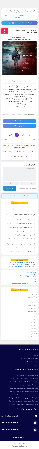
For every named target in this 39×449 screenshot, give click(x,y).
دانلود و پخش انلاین (29, 114)
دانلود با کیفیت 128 (19, 121)
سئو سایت (33, 279)
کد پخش (13, 114)
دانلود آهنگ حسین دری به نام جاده (25, 231)
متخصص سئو (20, 264)
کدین (15, 443)
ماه (19, 209)
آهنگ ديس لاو (33, 308)
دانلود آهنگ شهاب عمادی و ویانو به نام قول (22, 227)
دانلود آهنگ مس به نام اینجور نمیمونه (24, 248)
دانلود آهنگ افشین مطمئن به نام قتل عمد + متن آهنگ (23, 401)
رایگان (34, 281)
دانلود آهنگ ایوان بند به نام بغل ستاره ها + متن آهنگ (23, 382)
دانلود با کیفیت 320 (19, 126)
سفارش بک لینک (31, 272)
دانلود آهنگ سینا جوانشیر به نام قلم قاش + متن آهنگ (23, 378)
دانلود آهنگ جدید (26, 39)
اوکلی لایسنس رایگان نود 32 (28, 276)
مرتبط (19, 114)
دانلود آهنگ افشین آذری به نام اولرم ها (27, 375)
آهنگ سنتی (33, 317)
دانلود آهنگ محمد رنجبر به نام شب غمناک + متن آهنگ (23, 398)
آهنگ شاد (34, 328)
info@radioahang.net (10, 422)
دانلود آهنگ (34, 302)
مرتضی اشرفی (17, 39)
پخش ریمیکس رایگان (32, 362)
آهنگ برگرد (17, 145)
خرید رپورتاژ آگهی (20, 266)
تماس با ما (35, 365)
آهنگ (31, 151)
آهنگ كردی (34, 322)
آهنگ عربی (34, 320)
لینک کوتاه (5, 114)
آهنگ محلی (34, 331)
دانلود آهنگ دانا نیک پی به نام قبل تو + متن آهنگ (24, 395)
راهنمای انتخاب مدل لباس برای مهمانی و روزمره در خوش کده (20, 239)
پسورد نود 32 (32, 274)
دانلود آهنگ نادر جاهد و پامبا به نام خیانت (23, 235)
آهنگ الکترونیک (32, 311)
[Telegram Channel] (9, 23)
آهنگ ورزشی (33, 325)
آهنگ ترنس (34, 314)
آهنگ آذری (34, 334)
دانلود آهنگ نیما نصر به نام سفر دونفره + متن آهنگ (20, 223)
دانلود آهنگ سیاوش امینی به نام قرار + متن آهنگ (21, 251)
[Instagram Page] (13, 23)
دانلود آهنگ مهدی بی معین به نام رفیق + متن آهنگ (24, 391)
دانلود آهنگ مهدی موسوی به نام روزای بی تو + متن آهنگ (22, 404)
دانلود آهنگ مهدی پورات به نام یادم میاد (23, 220)
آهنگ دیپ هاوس (32, 305)
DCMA (36, 355)
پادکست (35, 300)
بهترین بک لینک (22, 262)
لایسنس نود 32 (32, 278)
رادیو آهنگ (29, 23)
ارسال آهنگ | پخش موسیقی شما (29, 358)
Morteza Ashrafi (16, 37)
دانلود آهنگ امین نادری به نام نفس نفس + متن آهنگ (20, 244)
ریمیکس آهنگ (33, 294)
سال (14, 209)
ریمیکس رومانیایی (32, 297)
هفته (24, 209)
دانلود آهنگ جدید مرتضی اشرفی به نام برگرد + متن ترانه (24, 31)
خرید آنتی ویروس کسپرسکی (19, 283)
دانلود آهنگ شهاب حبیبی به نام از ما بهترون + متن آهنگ (20, 215)
